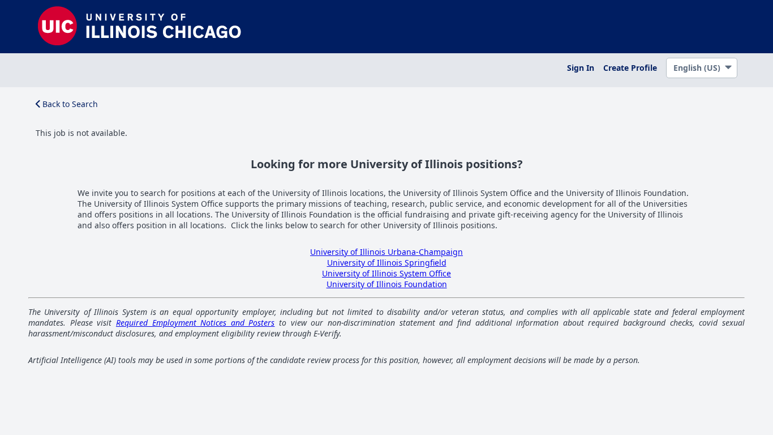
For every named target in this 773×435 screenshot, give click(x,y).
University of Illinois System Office (386, 273)
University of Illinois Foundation (387, 284)
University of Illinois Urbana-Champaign (386, 251)
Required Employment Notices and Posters (195, 322)
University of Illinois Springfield (386, 262)
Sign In (580, 67)
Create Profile (630, 67)
